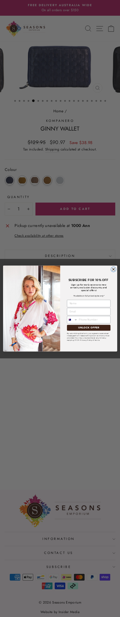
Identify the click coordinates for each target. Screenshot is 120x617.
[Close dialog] (113, 269)
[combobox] (72, 319)
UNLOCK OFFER (88, 327)
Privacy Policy (86, 340)
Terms (96, 340)
